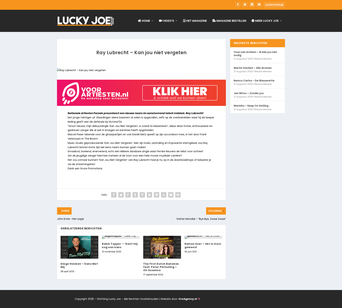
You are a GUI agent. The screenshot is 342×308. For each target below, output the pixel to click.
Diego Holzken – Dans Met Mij (79, 265)
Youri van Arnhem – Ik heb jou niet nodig (255, 53)
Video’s (168, 21)
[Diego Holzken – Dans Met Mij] (79, 247)
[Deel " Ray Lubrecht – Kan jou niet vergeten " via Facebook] (113, 194)
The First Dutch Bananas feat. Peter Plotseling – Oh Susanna (161, 267)
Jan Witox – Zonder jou (249, 93)
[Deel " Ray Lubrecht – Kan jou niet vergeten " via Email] (170, 194)
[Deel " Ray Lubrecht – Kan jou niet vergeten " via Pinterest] (142, 194)
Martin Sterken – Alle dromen (253, 68)
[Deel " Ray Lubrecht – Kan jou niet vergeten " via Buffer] (156, 194)
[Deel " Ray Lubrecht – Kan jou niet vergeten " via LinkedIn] (149, 194)
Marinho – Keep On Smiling (251, 105)
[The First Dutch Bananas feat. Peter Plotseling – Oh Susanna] (162, 247)
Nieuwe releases (263, 58)
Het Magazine (196, 21)
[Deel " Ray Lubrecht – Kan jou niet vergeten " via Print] (178, 194)
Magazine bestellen (231, 21)
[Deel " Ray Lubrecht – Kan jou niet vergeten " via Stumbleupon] (163, 194)
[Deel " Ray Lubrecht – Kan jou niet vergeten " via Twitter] (121, 194)
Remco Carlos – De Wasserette (254, 80)
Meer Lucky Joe (266, 21)
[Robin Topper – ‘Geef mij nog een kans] (121, 237)
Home (145, 21)
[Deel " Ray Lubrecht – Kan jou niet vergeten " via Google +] (128, 194)
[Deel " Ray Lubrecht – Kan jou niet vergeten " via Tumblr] (135, 194)
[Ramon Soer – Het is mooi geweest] (203, 237)
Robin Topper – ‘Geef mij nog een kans (120, 245)
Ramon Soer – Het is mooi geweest (203, 245)
